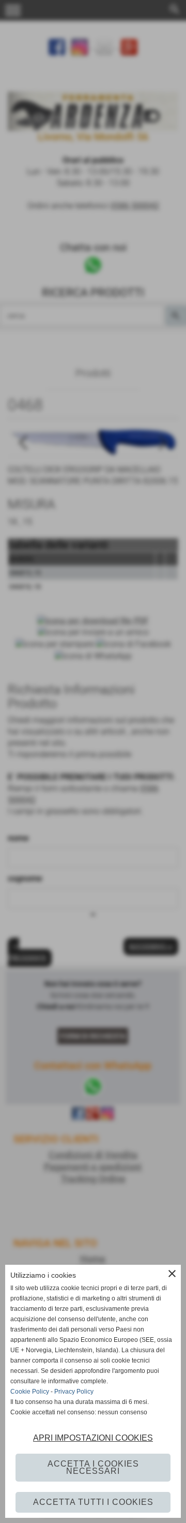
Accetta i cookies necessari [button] (93, 1467)
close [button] (172, 1273)
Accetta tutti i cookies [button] (93, 1502)
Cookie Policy (29, 1391)
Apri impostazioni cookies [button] (93, 1437)
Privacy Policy (74, 1391)
